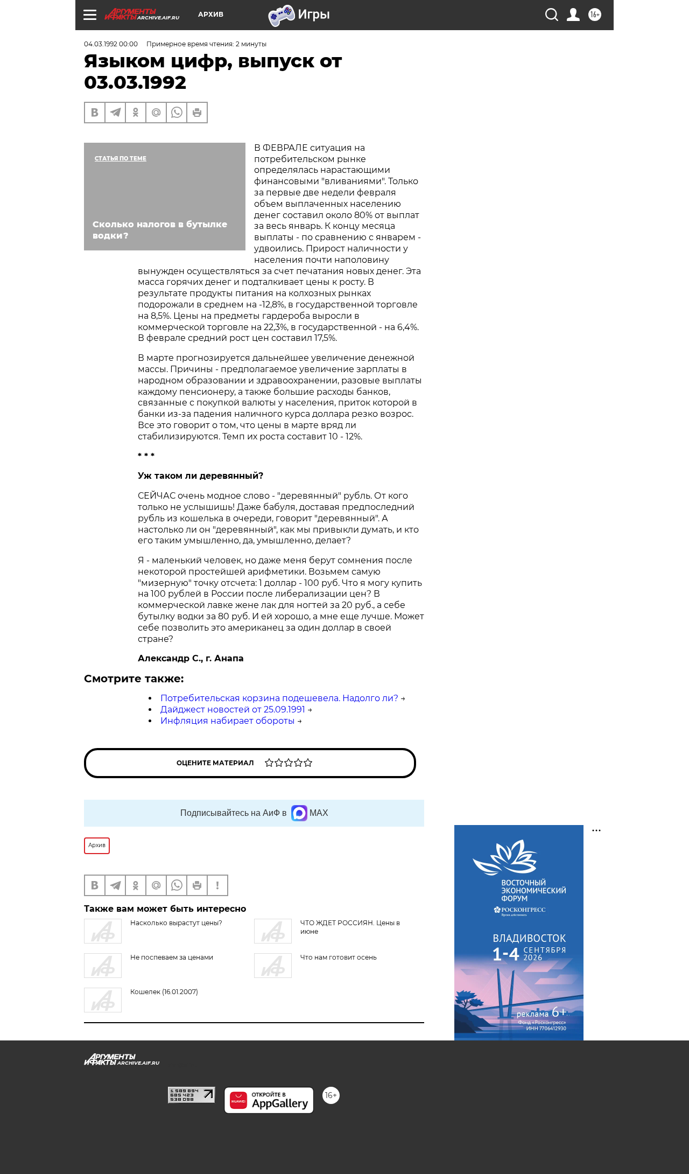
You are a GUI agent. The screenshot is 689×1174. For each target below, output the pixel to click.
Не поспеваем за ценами (171, 957)
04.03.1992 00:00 (111, 44)
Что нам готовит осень (338, 957)
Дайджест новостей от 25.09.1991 (232, 709)
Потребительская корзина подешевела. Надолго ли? (279, 698)
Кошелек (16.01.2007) (164, 992)
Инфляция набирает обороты (227, 721)
